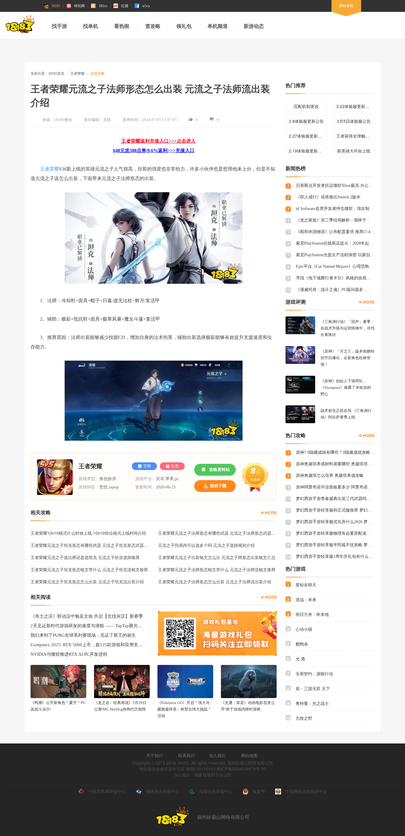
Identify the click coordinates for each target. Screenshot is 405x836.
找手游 (59, 26)
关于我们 (154, 755)
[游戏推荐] (366, 302)
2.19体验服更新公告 (307, 151)
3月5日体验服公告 (354, 121)
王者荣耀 (77, 73)
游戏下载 (218, 486)
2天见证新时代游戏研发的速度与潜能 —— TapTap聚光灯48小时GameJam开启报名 (87, 625)
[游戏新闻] (269, 597)
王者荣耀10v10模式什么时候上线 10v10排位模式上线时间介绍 (88, 533)
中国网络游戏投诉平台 (306, 791)
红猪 (124, 6)
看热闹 (121, 26)
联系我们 (186, 755)
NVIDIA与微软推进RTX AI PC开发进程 (69, 654)
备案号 (259, 791)
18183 (55, 6)
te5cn (146, 6)
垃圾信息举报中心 (215, 791)
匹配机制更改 (306, 106)
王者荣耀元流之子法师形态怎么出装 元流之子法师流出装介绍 (214, 582)
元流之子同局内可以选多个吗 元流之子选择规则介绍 (206, 545)
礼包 (175, 466)
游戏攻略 (97, 73)
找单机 (90, 26)
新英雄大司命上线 (353, 151)
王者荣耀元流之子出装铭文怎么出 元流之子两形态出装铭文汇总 (216, 557)
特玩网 (79, 6)
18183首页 (56, 73)
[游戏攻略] (269, 512)
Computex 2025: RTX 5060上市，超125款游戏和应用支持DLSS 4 (87, 644)
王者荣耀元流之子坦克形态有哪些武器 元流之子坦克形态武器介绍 (90, 545)
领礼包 (184, 26)
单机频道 (218, 26)
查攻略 (152, 26)
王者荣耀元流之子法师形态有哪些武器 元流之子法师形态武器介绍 (217, 533)
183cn (103, 6)
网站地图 (249, 755)
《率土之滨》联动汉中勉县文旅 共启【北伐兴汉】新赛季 (87, 616)
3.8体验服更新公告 (306, 121)
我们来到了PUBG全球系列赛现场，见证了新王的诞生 (83, 635)
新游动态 (254, 26)
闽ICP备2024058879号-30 (241, 769)
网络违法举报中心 (162, 791)
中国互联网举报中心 (107, 791)
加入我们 (217, 755)
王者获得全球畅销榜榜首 (355, 136)
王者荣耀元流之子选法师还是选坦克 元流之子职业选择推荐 (85, 557)
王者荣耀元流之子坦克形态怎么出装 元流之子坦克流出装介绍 (87, 582)
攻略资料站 (219, 469)
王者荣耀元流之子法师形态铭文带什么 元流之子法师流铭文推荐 (216, 569)
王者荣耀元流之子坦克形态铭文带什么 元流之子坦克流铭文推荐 (89, 569)
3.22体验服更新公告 (355, 106)
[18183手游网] (20, 26)
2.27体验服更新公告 (307, 136)
